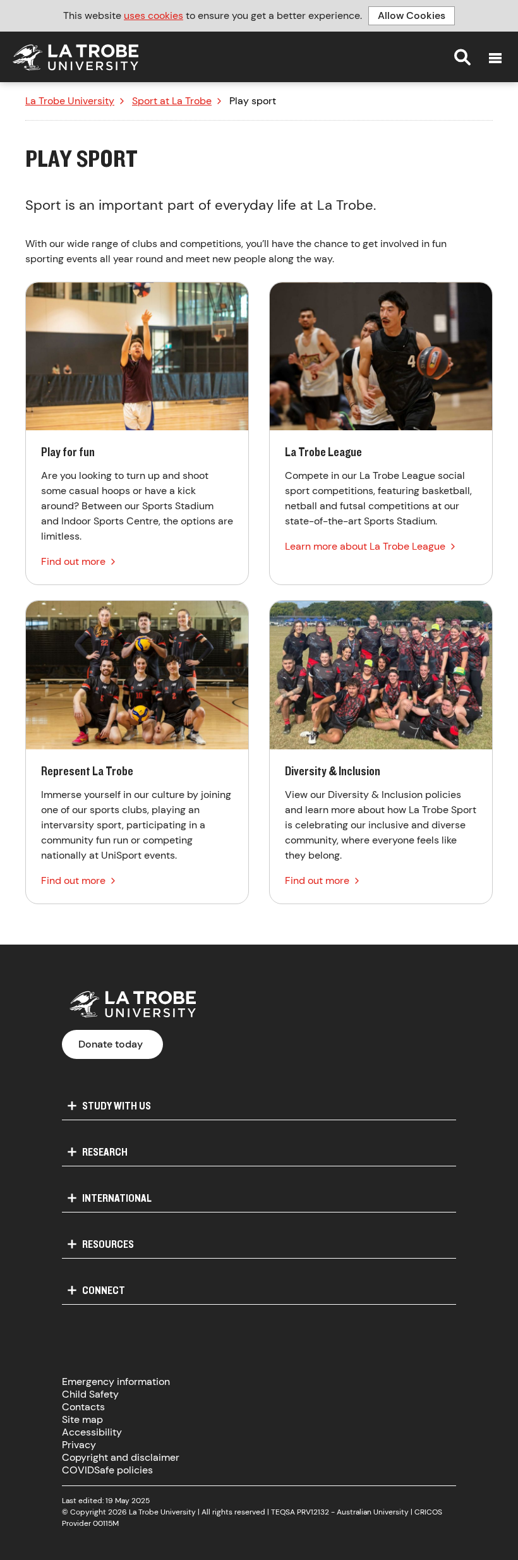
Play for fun (137, 433)
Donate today (110, 1044)
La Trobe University (69, 101)
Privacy (79, 1444)
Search (462, 57)
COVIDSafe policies (107, 1470)
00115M (106, 1523)
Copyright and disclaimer (120, 1457)
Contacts (83, 1406)
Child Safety (90, 1394)
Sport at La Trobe (172, 101)
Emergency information (116, 1381)
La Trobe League (381, 433)
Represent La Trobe (137, 752)
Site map (82, 1419)
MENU (495, 58)
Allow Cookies (411, 15)
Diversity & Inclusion (381, 752)
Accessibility (92, 1432)
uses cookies (153, 15)
